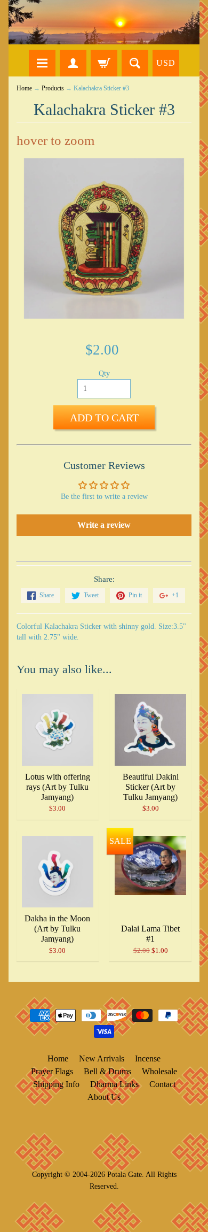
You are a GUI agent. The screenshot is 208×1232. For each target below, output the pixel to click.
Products (53, 88)
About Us (104, 1097)
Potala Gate (124, 1174)
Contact (162, 1084)
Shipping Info (56, 1084)
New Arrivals (101, 1058)
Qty (104, 373)
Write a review (104, 524)
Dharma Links (114, 1084)
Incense (148, 1058)
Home (24, 88)
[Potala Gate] (104, 22)
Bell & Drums (107, 1071)
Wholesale (159, 1071)
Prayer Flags (52, 1071)
